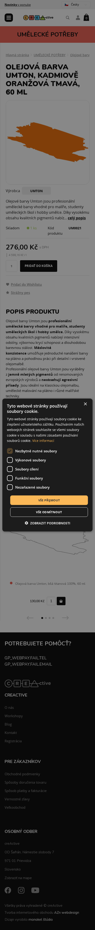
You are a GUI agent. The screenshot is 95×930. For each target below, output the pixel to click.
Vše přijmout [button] (49, 500)
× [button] (85, 404)
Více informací (43, 440)
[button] (47, 523)
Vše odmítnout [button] (49, 512)
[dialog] (47, 465)
